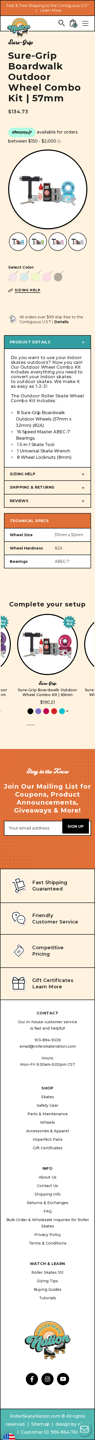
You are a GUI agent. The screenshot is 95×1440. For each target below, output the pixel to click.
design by (66, 1424)
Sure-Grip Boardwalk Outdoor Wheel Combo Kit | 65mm (47, 692)
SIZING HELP (23, 474)
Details (61, 321)
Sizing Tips (47, 1281)
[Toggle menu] (85, 23)
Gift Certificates (48, 1148)
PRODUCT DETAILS (30, 342)
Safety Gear (47, 1105)
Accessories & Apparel (47, 1131)
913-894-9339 (48, 1040)
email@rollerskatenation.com (48, 1046)
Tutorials (47, 1298)
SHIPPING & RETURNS (32, 487)
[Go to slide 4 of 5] (56, 727)
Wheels (47, 1122)
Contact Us (47, 1185)
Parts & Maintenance (47, 1114)
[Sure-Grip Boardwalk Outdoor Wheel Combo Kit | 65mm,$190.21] (47, 644)
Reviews (19, 500)
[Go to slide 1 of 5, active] (30, 727)
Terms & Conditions (47, 1243)
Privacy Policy (47, 1234)
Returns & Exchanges (47, 1202)
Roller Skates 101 (47, 1272)
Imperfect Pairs (48, 1139)
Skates (47, 1096)
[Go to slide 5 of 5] (64, 727)
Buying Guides (47, 1289)
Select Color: (21, 267)
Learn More (50, 10)
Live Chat (84, 1429)
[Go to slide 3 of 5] (47, 727)
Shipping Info (48, 1194)
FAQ (48, 1211)
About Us (47, 1177)
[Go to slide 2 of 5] (39, 727)
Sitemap (40, 1424)
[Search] (61, 23)
